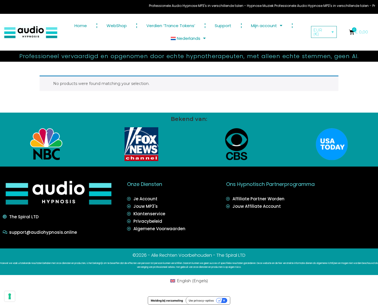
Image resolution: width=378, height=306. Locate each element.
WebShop (117, 25)
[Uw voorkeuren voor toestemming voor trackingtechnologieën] (9, 296)
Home (80, 25)
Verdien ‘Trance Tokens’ (170, 25)
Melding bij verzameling (167, 300)
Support (223, 25)
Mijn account (264, 25)
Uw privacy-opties (201, 300)
